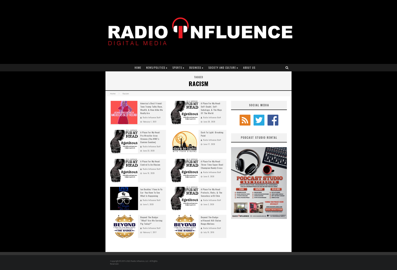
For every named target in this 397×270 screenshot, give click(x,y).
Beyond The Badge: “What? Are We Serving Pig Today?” (151, 220)
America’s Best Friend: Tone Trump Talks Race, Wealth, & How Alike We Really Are (151, 108)
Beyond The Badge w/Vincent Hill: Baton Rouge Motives (211, 220)
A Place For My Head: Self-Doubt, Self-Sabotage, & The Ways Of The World (211, 108)
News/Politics (155, 68)
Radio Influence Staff (152, 117)
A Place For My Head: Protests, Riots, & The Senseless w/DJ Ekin (211, 192)
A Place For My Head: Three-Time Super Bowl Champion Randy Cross (212, 164)
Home (138, 68)
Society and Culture (222, 68)
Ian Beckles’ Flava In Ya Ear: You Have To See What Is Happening (151, 192)
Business (195, 68)
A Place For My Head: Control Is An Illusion (150, 163)
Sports (177, 68)
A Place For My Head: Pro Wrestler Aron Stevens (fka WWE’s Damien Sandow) (150, 137)
